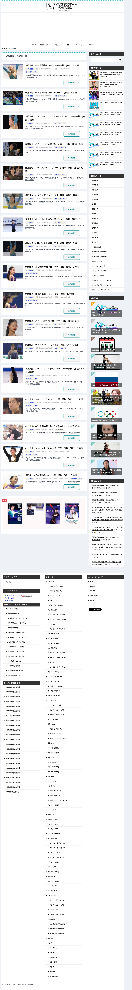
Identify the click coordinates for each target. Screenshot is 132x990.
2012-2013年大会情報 (13, 754)
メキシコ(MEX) (53, 886)
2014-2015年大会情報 (13, 744)
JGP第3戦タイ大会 (14, 666)
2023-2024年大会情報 (13, 701)
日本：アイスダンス (56, 595)
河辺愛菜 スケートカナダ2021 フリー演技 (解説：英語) (52, 321)
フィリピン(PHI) (53, 829)
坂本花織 (95, 223)
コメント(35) (30, 429)
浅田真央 (95, 213)
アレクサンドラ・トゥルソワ (101, 285)
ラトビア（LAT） (53, 891)
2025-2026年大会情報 (13, 692)
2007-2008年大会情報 (13, 777)
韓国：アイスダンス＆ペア (58, 738)
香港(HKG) (51, 876)
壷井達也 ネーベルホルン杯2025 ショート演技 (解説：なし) (54, 219)
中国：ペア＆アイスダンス (58, 800)
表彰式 (52, 967)
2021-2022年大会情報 (13, 711)
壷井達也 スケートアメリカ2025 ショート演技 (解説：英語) (54, 144)
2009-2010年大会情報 (13, 768)
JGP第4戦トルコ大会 (14, 661)
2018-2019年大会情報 (13, 725)
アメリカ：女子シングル (58, 615)
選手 (68, 45)
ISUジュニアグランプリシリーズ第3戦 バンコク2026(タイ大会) (111, 153)
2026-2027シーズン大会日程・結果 (103, 350)
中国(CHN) (51, 786)
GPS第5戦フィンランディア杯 (17, 618)
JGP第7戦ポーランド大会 (16, 647)
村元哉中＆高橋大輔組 (99, 252)
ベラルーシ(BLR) (53, 862)
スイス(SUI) (51, 757)
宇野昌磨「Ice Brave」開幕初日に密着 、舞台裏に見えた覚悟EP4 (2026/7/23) (111, 93)
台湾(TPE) (51, 776)
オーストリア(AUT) (54, 691)
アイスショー (54, 948)
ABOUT (90, 45)
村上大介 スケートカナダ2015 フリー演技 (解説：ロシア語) (54, 399)
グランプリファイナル (13, 609)
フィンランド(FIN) (54, 833)
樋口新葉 (95, 237)
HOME (34, 45)
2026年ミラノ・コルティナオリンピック (105, 420)
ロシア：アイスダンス (57, 914)
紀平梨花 (95, 218)
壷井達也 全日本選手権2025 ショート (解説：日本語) (51, 92)
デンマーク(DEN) (53, 805)
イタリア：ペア (55, 662)
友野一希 (95, 209)
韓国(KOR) (51, 724)
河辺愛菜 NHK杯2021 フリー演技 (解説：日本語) (49, 294)
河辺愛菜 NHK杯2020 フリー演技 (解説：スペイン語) (51, 345)
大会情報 (50, 938)
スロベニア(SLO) (53, 772)
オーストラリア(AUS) (55, 686)
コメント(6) (29, 198)
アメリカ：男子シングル (58, 619)
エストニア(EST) (53, 681)
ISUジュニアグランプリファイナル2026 (111, 103)
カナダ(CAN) (52, 700)
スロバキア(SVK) (53, 767)
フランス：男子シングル (58, 843)
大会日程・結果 (44, 45)
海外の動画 (53, 962)
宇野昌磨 (95, 185)
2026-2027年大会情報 (13, 687)
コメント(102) (30, 402)
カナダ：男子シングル (57, 714)
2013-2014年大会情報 (13, 749)
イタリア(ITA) (52, 648)
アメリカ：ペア (55, 624)
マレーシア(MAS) (53, 881)
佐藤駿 (94, 204)
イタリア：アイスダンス (58, 667)
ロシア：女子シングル (57, 905)
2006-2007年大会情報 (13, 782)
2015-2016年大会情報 (13, 739)
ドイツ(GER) (52, 810)
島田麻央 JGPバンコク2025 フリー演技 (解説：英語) (51, 243)
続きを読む (71, 82)
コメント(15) (30, 270)
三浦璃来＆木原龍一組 (99, 256)
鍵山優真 (95, 190)
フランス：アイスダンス (58, 857)
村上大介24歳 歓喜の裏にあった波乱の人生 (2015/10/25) (52, 426)
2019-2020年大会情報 (13, 720)
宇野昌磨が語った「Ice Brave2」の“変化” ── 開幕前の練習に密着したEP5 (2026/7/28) (111, 74)
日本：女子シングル (31, 72)
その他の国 (51, 919)
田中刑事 (95, 199)
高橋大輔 (95, 194)
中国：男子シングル (56, 795)
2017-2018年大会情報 (13, 730)
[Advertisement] (62, 27)
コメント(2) (29, 246)
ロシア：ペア (54, 909)
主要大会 (57, 45)
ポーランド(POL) (53, 871)
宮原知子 (95, 228)
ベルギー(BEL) (52, 867)
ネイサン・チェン (98, 261)
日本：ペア (53, 600)
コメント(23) (30, 451)
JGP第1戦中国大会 (14, 675)
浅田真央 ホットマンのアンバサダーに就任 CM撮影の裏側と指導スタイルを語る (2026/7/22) (111, 84)
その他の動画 (59, 429)
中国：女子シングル (56, 791)
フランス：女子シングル (58, 848)
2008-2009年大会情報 (13, 773)
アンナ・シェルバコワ (99, 271)
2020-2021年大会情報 (13, 715)
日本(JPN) (51, 581)
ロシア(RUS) (52, 895)
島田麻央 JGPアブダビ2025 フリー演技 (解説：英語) (51, 195)
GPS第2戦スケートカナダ (16, 632)
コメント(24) (30, 375)
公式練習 (52, 952)
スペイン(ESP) (52, 762)
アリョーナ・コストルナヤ (101, 290)
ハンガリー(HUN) (53, 824)
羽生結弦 (95, 180)
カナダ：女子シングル (57, 710)
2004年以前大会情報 (12, 792)
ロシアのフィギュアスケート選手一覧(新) (105, 385)
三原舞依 (95, 232)
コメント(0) (29, 69)
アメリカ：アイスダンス (58, 629)
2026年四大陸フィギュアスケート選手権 (105, 554)
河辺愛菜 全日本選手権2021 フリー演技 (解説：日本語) (52, 267)
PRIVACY (93, 591)
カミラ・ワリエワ (98, 275)
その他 (50, 943)
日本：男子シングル (60, 96)
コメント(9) (29, 96)
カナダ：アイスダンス (57, 705)
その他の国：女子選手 (57, 929)
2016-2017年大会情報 (13, 735)
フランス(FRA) (52, 838)
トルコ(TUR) (52, 814)
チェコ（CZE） (53, 781)
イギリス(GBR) (53, 638)
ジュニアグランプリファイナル (16, 642)
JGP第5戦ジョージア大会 (16, 656)
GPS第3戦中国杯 (13, 628)
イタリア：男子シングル (58, 657)
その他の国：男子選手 (57, 933)
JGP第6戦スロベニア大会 (16, 651)
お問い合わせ (94, 595)
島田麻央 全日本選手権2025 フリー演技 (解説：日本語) (52, 65)
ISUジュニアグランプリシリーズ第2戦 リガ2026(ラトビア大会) (111, 163)
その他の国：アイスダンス (58, 924)
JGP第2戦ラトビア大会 (15, 670)
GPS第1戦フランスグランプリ (17, 637)
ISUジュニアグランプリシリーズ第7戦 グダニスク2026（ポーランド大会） (111, 113)
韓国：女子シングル (56, 729)
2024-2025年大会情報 (13, 696)
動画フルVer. (54, 957)
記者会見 (52, 971)
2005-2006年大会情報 (13, 787)
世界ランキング (80, 45)
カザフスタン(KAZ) (54, 695)
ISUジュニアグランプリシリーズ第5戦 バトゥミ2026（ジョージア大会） (111, 133)
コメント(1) (29, 174)
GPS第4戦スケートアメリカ (17, 623)
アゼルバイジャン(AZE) (55, 605)
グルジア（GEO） (54, 748)
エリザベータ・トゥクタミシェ (102, 280)
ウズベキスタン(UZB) (55, 676)
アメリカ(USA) (52, 610)
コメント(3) (29, 324)
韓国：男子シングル (56, 733)
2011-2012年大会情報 (13, 758)
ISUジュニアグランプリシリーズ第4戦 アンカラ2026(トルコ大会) (111, 143)
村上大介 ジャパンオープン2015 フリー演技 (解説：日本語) (54, 448)
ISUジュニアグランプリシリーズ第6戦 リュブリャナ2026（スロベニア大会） (111, 123)
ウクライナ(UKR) (53, 672)
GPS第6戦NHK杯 (13, 613)
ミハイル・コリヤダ (98, 266)
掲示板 (92, 600)
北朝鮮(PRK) (52, 743)
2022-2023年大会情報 (13, 706)
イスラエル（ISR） (54, 643)
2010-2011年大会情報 (13, 763)
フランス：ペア (55, 852)
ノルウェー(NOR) (53, 819)
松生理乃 (95, 242)
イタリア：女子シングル (58, 653)
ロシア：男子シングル (57, 900)
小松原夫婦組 (96, 247)
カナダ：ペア (54, 719)
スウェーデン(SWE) (54, 753)
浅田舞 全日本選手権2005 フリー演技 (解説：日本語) (51, 475)
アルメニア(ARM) (53, 634)
